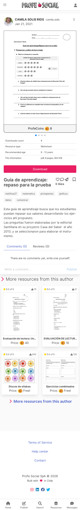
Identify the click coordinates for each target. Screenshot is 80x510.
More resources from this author (43, 401)
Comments (17, 246)
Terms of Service (40, 442)
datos (8, 200)
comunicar (22, 200)
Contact (40, 460)
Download (40, 169)
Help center (40, 451)
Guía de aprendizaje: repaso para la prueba (27, 182)
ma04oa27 (11, 193)
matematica (29, 193)
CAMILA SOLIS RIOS (29, 19)
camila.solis (53, 19)
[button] (5, 5)
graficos (63, 193)
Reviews (41, 246)
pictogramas (47, 193)
